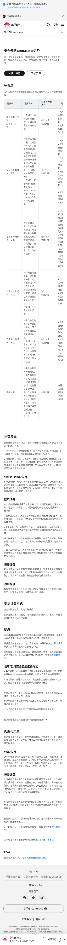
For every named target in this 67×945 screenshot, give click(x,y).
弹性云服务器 (12, 876)
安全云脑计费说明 (45, 840)
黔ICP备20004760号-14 (48, 926)
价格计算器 (14, 73)
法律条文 (26, 919)
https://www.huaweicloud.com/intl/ (23, 7)
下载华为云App (35, 885)
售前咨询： (36, 908)
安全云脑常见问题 (37, 857)
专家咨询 (36, 73)
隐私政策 (40, 919)
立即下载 (52, 939)
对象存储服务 (30, 876)
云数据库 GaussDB (51, 876)
